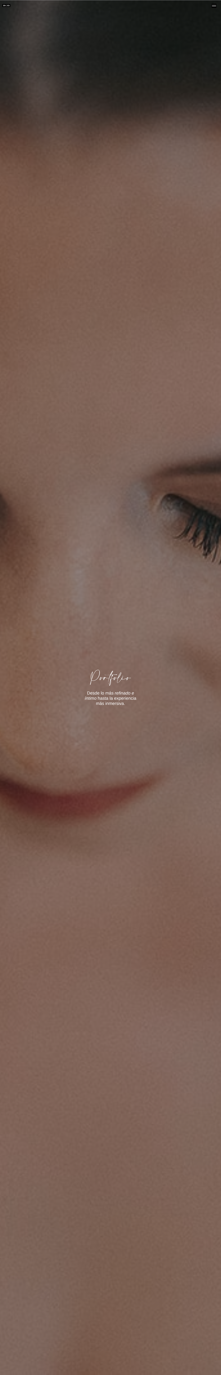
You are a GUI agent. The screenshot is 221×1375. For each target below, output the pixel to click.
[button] (213, 6)
